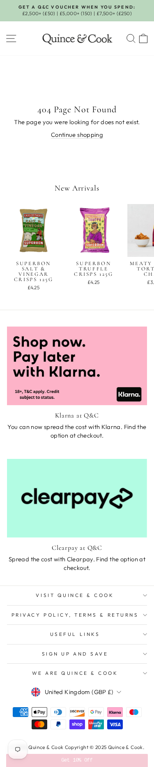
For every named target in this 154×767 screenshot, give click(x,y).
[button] (77, 760)
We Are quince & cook (75, 673)
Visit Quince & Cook (75, 595)
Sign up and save (75, 654)
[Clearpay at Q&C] (77, 498)
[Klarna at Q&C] (77, 366)
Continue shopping (77, 134)
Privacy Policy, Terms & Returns (75, 615)
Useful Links (75, 634)
